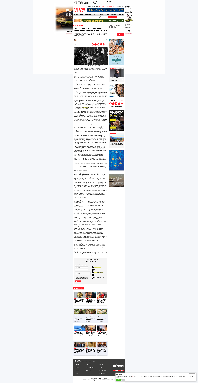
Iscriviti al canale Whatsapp (99, 274)
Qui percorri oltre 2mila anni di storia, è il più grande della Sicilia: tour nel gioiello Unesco (101, 317)
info (132, 376)
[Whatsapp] (93, 274)
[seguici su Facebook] (114, 366)
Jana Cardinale (88, 321)
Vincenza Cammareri (100, 338)
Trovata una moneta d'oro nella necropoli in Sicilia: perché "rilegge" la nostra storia (79, 301)
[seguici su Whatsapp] (119, 366)
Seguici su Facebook (97, 267)
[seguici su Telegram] (121, 366)
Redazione (99, 304)
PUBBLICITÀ (89, 6)
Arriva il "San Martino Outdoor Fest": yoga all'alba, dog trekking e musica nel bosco (116, 145)
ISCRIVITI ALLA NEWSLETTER (116, 106)
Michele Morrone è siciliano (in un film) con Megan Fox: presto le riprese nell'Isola (90, 301)
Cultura (77, 364)
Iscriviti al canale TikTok (98, 272)
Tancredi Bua (88, 304)
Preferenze (123, 379)
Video (105, 17)
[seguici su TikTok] (117, 366)
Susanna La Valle (77, 338)
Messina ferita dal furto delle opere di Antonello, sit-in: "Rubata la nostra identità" (90, 351)
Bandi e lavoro (93, 17)
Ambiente (88, 364)
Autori (100, 367)
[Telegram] (93, 277)
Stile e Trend (88, 366)
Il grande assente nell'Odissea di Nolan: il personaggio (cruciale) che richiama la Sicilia (79, 334)
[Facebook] (93, 267)
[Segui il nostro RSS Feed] (122, 366)
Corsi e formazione (84, 17)
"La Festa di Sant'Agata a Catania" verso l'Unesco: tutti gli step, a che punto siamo (101, 351)
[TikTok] (93, 272)
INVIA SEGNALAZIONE (102, 6)
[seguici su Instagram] (115, 366)
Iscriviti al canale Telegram (99, 277)
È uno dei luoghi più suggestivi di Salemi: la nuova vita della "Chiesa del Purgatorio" (90, 317)
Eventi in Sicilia (79, 366)
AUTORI (97, 6)
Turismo (77, 367)
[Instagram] (93, 269)
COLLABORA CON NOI (110, 6)
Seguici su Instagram (98, 269)
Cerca (120, 34)
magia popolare (85, 107)
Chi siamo (101, 364)
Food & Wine (78, 369)
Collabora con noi (103, 373)
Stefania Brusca (88, 354)
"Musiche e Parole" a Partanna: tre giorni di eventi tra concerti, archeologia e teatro (116, 79)
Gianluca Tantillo (77, 321)
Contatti (101, 369)
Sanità (77, 373)
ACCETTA (118, 379)
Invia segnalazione (103, 370)
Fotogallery (99, 17)
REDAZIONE (93, 6)
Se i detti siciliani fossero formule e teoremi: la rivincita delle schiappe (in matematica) (79, 317)
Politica (77, 372)
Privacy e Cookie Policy (103, 375)
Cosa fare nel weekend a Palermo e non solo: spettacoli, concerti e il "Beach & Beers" (90, 334)
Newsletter (101, 372)
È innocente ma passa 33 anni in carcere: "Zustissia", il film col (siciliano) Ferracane (79, 351)
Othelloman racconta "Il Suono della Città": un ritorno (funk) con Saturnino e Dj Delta (101, 301)
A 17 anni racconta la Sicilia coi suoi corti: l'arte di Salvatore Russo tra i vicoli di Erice (102, 334)
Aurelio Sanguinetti (77, 304)
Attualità (77, 370)
